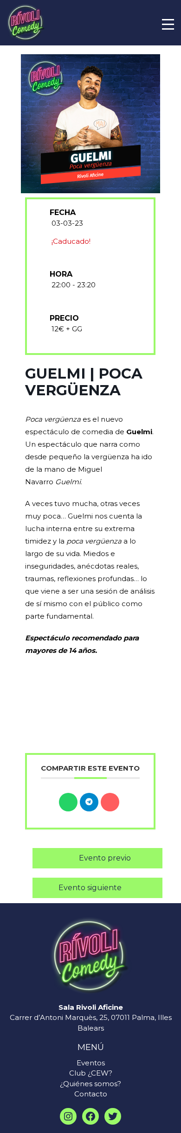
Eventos (91, 1062)
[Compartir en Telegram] (89, 802)
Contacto (90, 1093)
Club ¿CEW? (90, 1073)
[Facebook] (90, 1116)
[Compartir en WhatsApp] (68, 802)
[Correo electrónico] (110, 802)
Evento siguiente (90, 887)
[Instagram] (68, 1116)
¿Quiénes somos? (90, 1083)
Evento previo (105, 858)
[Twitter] (112, 1116)
